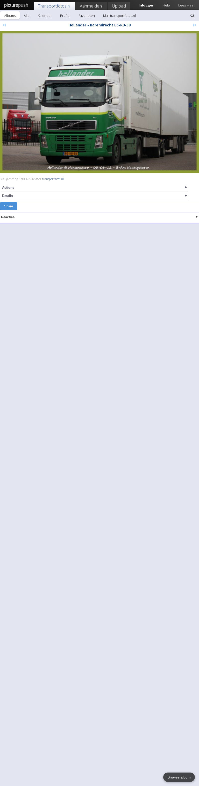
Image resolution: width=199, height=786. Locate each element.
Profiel (65, 15)
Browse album (179, 777)
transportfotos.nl (53, 179)
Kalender (45, 15)
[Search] (192, 15)
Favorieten (87, 15)
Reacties (8, 217)
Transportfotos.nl (54, 6)
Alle (27, 15)
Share (8, 206)
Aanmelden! (91, 6)
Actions (8, 188)
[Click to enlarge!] (99, 102)
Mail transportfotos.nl (119, 15)
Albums (10, 15)
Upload (119, 6)
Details (7, 196)
